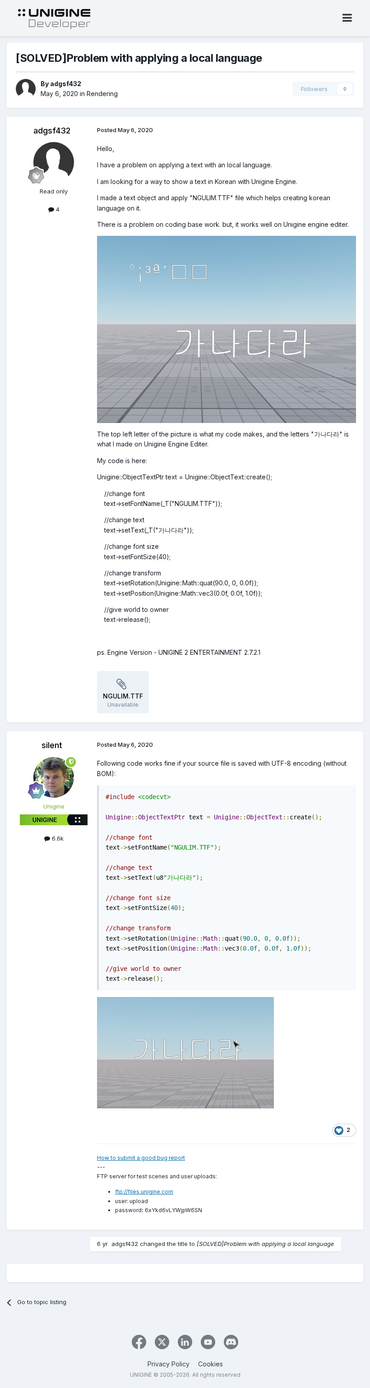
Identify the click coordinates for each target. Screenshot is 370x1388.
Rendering (102, 93)
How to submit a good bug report (141, 1157)
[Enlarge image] (226, 329)
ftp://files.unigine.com (144, 1191)
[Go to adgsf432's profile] (26, 89)
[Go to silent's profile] (53, 777)
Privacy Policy (169, 1364)
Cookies (210, 1364)
